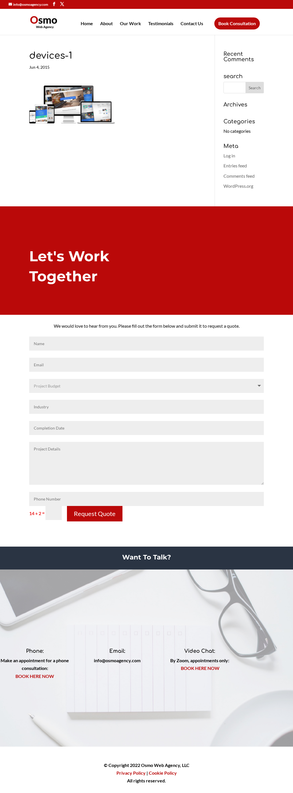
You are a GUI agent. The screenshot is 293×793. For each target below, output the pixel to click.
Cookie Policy (163, 773)
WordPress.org (238, 186)
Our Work (130, 23)
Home (87, 23)
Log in (229, 155)
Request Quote (95, 513)
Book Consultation (237, 23)
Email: (117, 651)
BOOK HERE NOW (34, 676)
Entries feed (235, 165)
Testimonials (160, 23)
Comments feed (239, 176)
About (106, 23)
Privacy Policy (131, 773)
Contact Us (192, 23)
